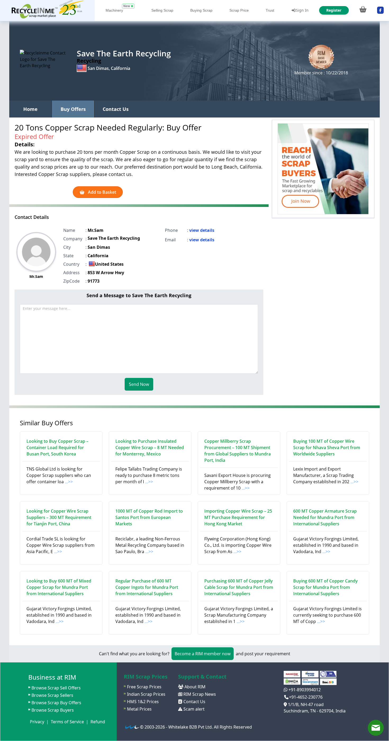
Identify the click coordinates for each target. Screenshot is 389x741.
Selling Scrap (162, 10)
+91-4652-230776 (306, 697)
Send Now (139, 384)
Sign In (302, 10)
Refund (98, 722)
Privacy (37, 722)
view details (201, 230)
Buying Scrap (201, 10)
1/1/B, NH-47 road (305, 704)
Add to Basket (101, 192)
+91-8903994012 (304, 690)
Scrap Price (239, 10)
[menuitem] (47, 10)
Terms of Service (67, 722)
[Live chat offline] (376, 728)
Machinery (114, 10)
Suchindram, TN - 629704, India (315, 711)
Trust (270, 10)
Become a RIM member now (202, 654)
